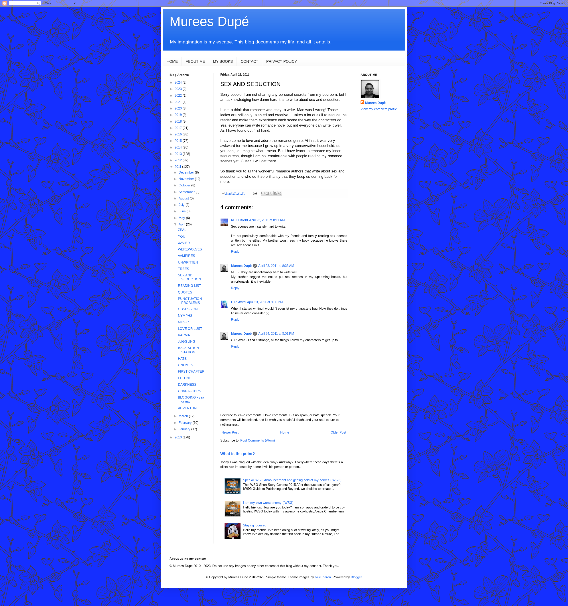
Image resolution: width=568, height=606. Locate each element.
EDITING (184, 378)
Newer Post (230, 432)
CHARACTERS (189, 391)
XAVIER (184, 243)
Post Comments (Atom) (257, 440)
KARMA (184, 335)
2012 (179, 160)
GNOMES (185, 365)
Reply (235, 251)
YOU (181, 236)
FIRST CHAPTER (191, 371)
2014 (179, 147)
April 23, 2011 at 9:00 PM (265, 302)
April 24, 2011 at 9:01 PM (276, 333)
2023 (179, 89)
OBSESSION (188, 309)
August (184, 198)
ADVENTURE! (188, 408)
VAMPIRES (186, 256)
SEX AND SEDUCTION (189, 277)
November (187, 179)
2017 (179, 128)
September (187, 192)
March (184, 416)
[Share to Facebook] (275, 193)
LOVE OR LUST (190, 328)
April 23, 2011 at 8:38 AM (276, 266)
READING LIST (189, 285)
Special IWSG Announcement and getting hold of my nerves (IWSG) (292, 480)
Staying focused (254, 525)
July (182, 205)
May (182, 218)
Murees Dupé (209, 21)
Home (284, 432)
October (185, 185)
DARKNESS (187, 384)
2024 (179, 82)
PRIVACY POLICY (281, 61)
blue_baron (323, 577)
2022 (179, 95)
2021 (179, 102)
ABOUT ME (195, 61)
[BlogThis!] (267, 193)
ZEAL (182, 230)
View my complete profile (379, 109)
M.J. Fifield (239, 220)
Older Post (338, 432)
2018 (179, 121)
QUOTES (185, 292)
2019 (179, 115)
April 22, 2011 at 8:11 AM (267, 220)
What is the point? (237, 454)
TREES (183, 269)
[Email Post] (255, 193)
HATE (182, 358)
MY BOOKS (223, 61)
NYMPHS (185, 315)
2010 (179, 437)
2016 (179, 134)
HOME (172, 61)
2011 (178, 166)
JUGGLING (186, 341)
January (185, 429)
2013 (179, 154)
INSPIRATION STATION (188, 350)
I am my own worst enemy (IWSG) (268, 502)
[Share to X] (271, 193)
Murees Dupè (241, 266)
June (183, 211)
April (182, 224)
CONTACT (249, 61)
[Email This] (263, 193)
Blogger (356, 577)
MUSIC (183, 322)
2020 (179, 108)
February (186, 422)
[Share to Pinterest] (280, 193)
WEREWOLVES (190, 249)
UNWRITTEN (188, 262)
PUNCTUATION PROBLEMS (190, 301)
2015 (179, 141)
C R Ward (238, 302)
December (187, 172)
